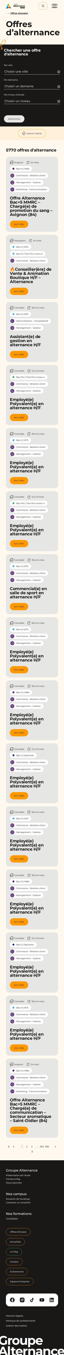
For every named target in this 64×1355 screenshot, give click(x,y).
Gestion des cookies (16, 1326)
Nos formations (19, 1214)
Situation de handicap (18, 1199)
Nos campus (16, 1194)
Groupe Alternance (22, 1170)
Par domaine (11, 79)
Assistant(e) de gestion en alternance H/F (25, 340)
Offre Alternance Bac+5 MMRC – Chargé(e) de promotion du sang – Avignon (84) (31, 206)
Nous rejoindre (14, 1183)
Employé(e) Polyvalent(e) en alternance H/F (26, 403)
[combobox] (32, 71)
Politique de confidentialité (20, 1321)
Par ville (8, 65)
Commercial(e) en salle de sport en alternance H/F (28, 592)
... (6, 13)
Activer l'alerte (34, 133)
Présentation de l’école (18, 1175)
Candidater (12, 1219)
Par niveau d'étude (14, 94)
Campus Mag (13, 1179)
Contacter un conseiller (18, 1202)
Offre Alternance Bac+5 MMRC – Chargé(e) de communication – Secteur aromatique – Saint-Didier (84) (30, 1110)
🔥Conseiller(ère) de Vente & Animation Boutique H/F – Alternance (31, 275)
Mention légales (14, 1316)
